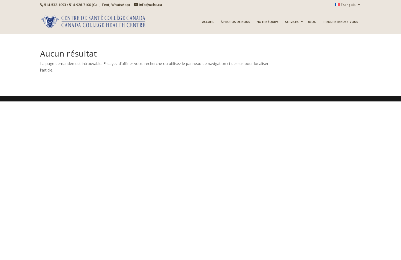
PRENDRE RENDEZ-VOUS (340, 22)
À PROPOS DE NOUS (235, 22)
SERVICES (292, 22)
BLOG (312, 22)
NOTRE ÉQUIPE (268, 22)
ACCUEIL (208, 22)
